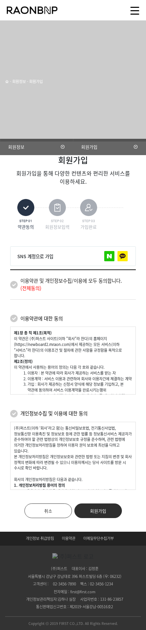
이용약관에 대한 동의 (41, 318)
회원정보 (16, 147)
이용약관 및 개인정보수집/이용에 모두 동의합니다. (71, 284)
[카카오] (122, 256)
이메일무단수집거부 (98, 538)
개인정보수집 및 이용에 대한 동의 (54, 413)
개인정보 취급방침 (40, 538)
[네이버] (109, 256)
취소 (48, 511)
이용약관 (68, 538)
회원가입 (89, 147)
